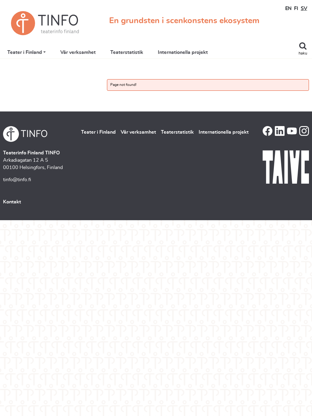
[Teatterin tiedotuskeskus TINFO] (45, 23)
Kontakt (12, 201)
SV (304, 8)
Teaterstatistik (126, 52)
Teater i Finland (24, 52)
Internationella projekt (183, 52)
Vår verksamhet (78, 52)
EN (288, 8)
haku (303, 53)
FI (296, 8)
